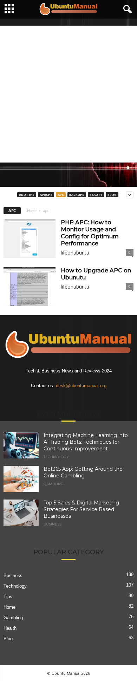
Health (10, 628)
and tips (26, 194)
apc (61, 194)
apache (46, 194)
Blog (112, 194)
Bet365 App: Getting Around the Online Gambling (83, 472)
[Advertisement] (68, 94)
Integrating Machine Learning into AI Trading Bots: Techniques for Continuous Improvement (86, 442)
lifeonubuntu (75, 252)
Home (32, 210)
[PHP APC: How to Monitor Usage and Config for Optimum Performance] (30, 238)
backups (76, 194)
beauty (96, 194)
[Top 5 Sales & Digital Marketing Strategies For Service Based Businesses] (21, 513)
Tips (8, 596)
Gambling (54, 484)
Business (52, 524)
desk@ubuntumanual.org (81, 385)
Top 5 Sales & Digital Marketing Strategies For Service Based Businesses (81, 509)
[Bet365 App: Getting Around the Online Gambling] (21, 479)
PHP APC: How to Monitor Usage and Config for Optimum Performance (90, 233)
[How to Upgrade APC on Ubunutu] (30, 286)
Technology (56, 457)
